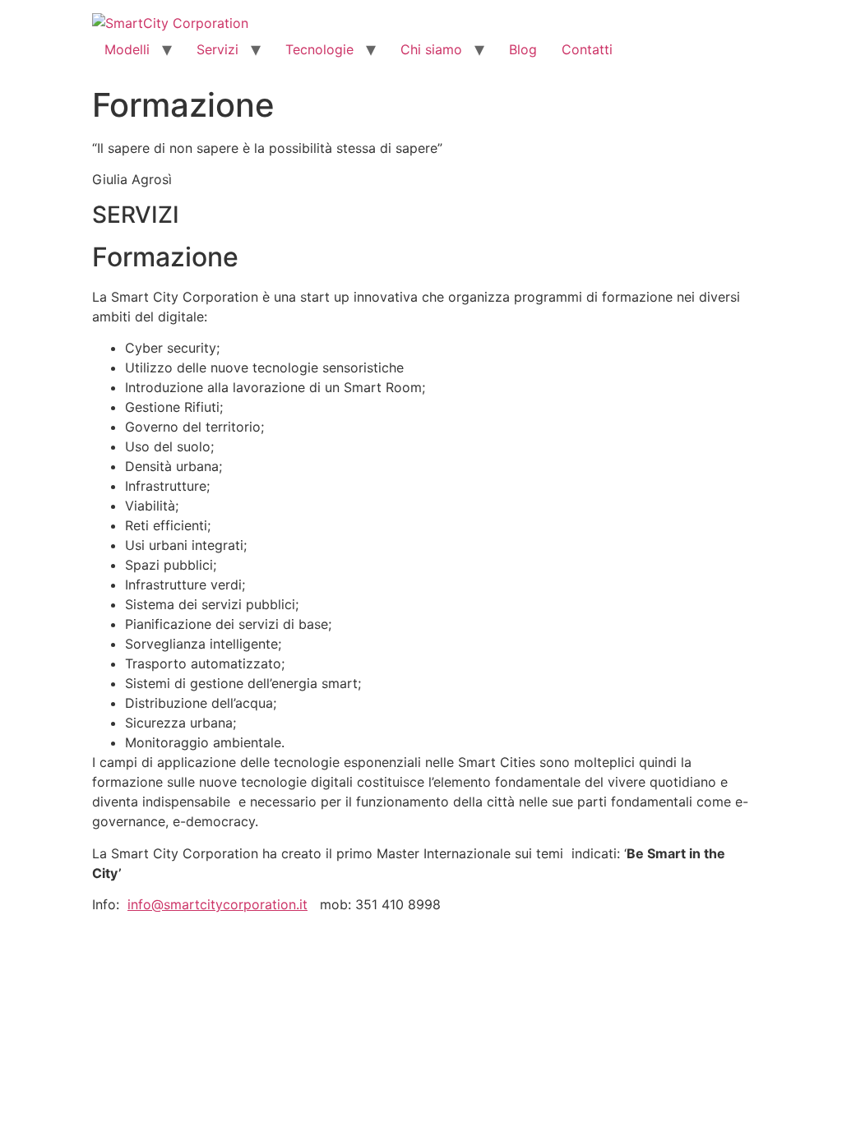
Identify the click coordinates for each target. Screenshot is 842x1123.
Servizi (217, 49)
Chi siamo (431, 49)
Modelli (127, 49)
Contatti (587, 49)
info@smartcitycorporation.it (217, 904)
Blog (523, 49)
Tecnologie (319, 49)
